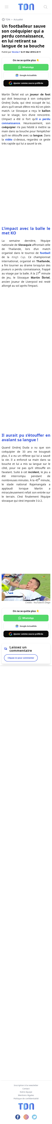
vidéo (8, 139)
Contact (26, 1088)
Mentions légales (26, 1095)
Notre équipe (26, 1092)
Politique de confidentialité (26, 1098)
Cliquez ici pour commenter (21, 658)
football (45, 253)
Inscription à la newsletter (26, 1085)
